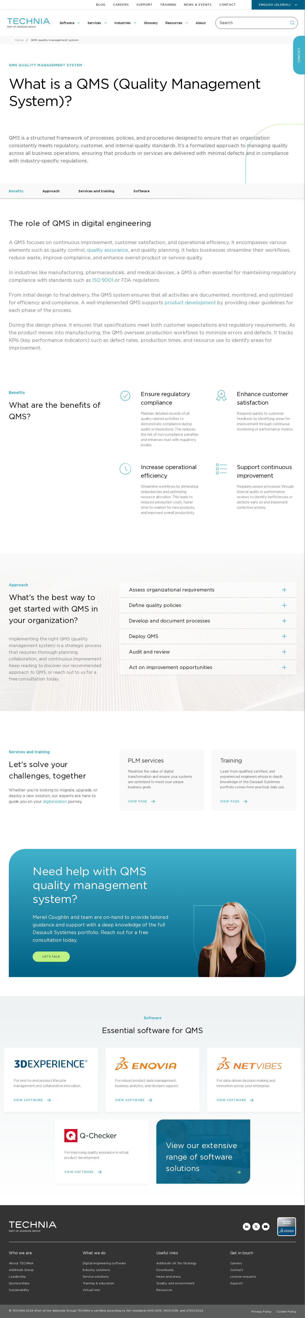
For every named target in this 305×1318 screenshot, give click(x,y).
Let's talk (51, 956)
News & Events (198, 4)
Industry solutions (96, 1270)
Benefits (16, 191)
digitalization (55, 801)
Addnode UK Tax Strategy (176, 1263)
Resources (164, 1290)
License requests (243, 1276)
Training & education (98, 1283)
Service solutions (96, 1276)
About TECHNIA (21, 1263)
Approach (51, 191)
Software (141, 191)
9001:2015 (154, 1310)
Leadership (17, 1276)
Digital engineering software (104, 1263)
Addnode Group (21, 1270)
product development (190, 302)
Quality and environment (175, 1283)
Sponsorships (19, 1283)
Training (168, 4)
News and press (168, 1276)
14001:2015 (170, 1310)
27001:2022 (194, 1310)
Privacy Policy (261, 1311)
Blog (100, 4)
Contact (227, 4)
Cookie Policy (286, 1311)
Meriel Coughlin (51, 917)
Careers (121, 4)
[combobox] (256, 23)
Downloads (165, 1270)
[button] (207, 589)
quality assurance (107, 250)
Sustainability (19, 1290)
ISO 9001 (102, 280)
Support (144, 4)
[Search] (292, 23)
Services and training (96, 191)
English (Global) (275, 4)
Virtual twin (91, 1290)
